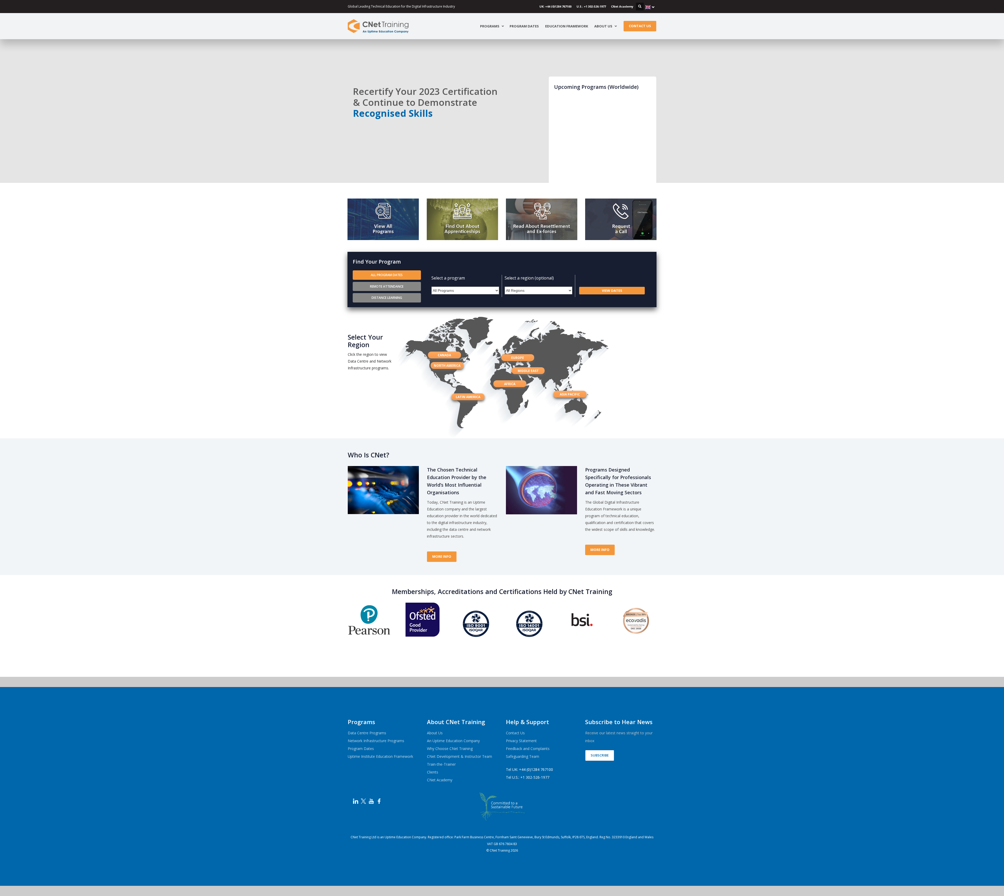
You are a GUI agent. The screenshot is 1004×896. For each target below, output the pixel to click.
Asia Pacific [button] (570, 394)
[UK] (650, 7)
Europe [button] (517, 358)
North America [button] (447, 365)
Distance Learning (387, 297)
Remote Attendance (386, 286)
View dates (612, 290)
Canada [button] (444, 355)
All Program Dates (387, 275)
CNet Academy (622, 6)
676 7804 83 (508, 844)
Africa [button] (509, 384)
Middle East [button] (528, 371)
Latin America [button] (468, 397)
